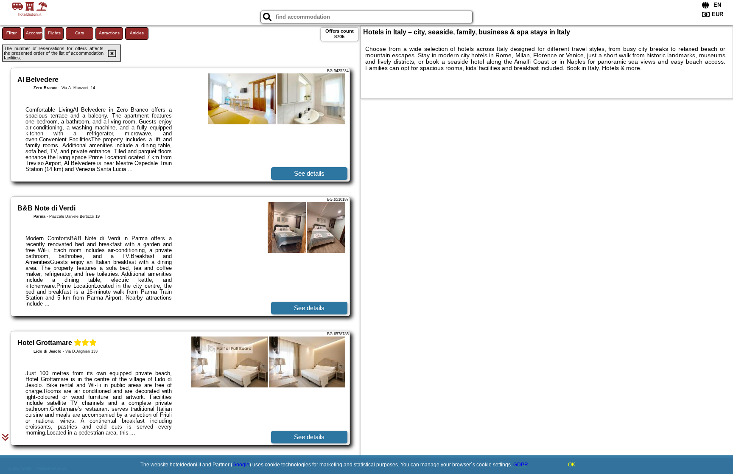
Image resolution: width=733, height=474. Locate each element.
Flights (54, 33)
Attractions (109, 33)
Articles (137, 33)
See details (309, 173)
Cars (79, 33)
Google (240, 465)
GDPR (520, 465)
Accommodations (34, 33)
